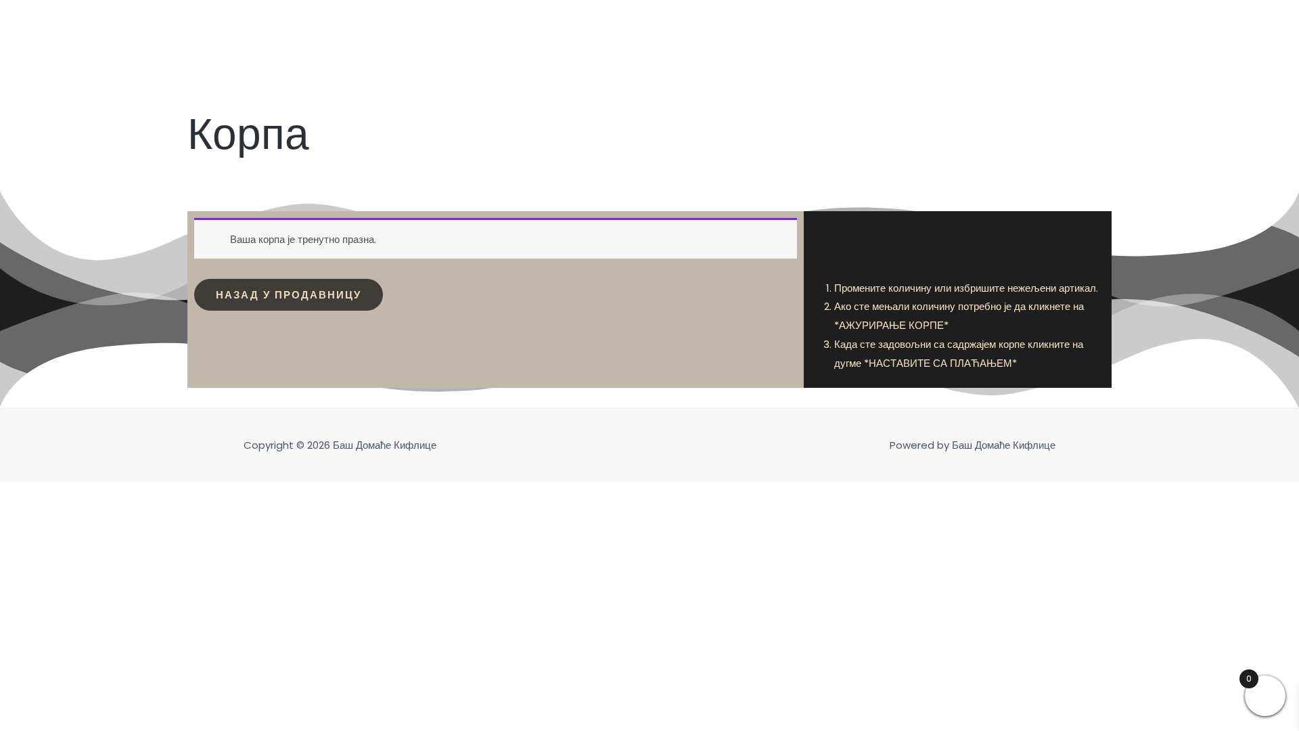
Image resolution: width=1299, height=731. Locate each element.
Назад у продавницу (288, 295)
